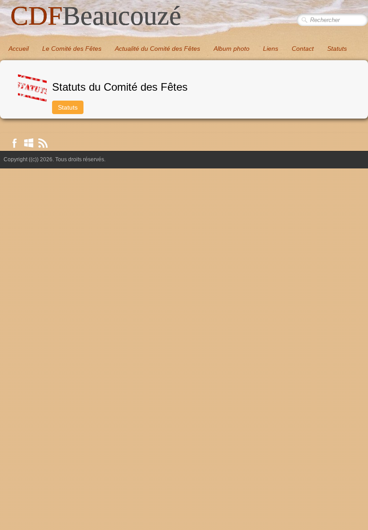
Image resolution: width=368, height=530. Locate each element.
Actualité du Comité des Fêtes (157, 48)
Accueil (19, 48)
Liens (270, 48)
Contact (303, 48)
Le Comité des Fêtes (71, 48)
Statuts (337, 48)
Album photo (232, 48)
